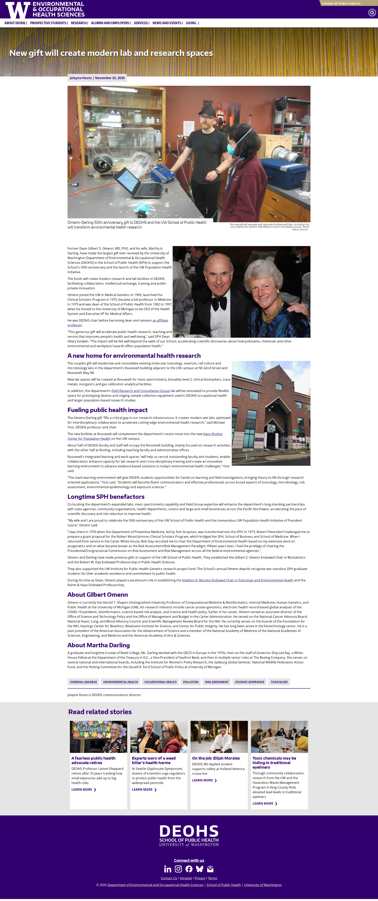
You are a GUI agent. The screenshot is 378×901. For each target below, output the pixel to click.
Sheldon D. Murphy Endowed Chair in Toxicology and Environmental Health (237, 580)
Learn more (81, 789)
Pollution (191, 681)
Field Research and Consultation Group (141, 391)
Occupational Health (161, 681)
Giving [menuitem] (191, 23)
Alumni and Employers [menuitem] (110, 23)
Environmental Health (120, 681)
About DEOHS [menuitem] (15, 23)
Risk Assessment (217, 681)
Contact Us (169, 878)
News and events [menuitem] (167, 23)
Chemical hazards (83, 681)
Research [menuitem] (78, 23)
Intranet (186, 878)
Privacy (200, 878)
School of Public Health (341, 3)
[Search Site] (372, 12)
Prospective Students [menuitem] (48, 23)
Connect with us (189, 860)
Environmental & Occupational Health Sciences (59, 9)
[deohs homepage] (189, 840)
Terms (212, 878)
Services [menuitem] (141, 23)
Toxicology (279, 681)
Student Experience (249, 681)
